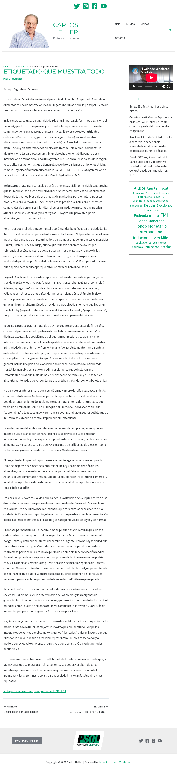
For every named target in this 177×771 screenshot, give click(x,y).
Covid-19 (159, 196)
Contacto (119, 38)
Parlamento (151, 247)
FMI (164, 215)
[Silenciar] (163, 86)
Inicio (117, 24)
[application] (151, 77)
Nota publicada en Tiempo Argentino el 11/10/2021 (34, 691)
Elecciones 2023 (151, 210)
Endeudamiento (146, 215)
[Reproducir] (134, 86)
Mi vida (130, 24)
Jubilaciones (143, 242)
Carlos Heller (65, 28)
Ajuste (139, 188)
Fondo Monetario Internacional (151, 229)
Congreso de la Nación (157, 193)
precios (165, 246)
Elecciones (164, 205)
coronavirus (145, 197)
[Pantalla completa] (169, 86)
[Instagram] (85, 6)
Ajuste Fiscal (157, 188)
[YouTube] (103, 6)
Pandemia (137, 247)
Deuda (149, 205)
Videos (145, 24)
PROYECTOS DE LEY (26, 740)
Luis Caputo (160, 242)
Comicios (138, 193)
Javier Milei (159, 237)
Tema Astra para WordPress (115, 762)
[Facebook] (94, 6)
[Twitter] (76, 6)
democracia (136, 205)
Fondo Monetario (151, 220)
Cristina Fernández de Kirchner (151, 200)
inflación (140, 237)
